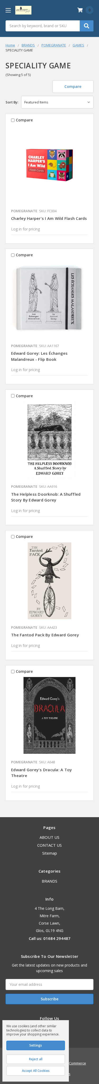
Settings (35, 1045)
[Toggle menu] (8, 10)
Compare (72, 86)
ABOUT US (49, 837)
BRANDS (49, 881)
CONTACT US (49, 845)
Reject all (36, 1059)
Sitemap (49, 853)
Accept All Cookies (36, 1070)
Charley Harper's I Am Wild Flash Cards (49, 218)
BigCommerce (75, 1063)
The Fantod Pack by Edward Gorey (45, 634)
